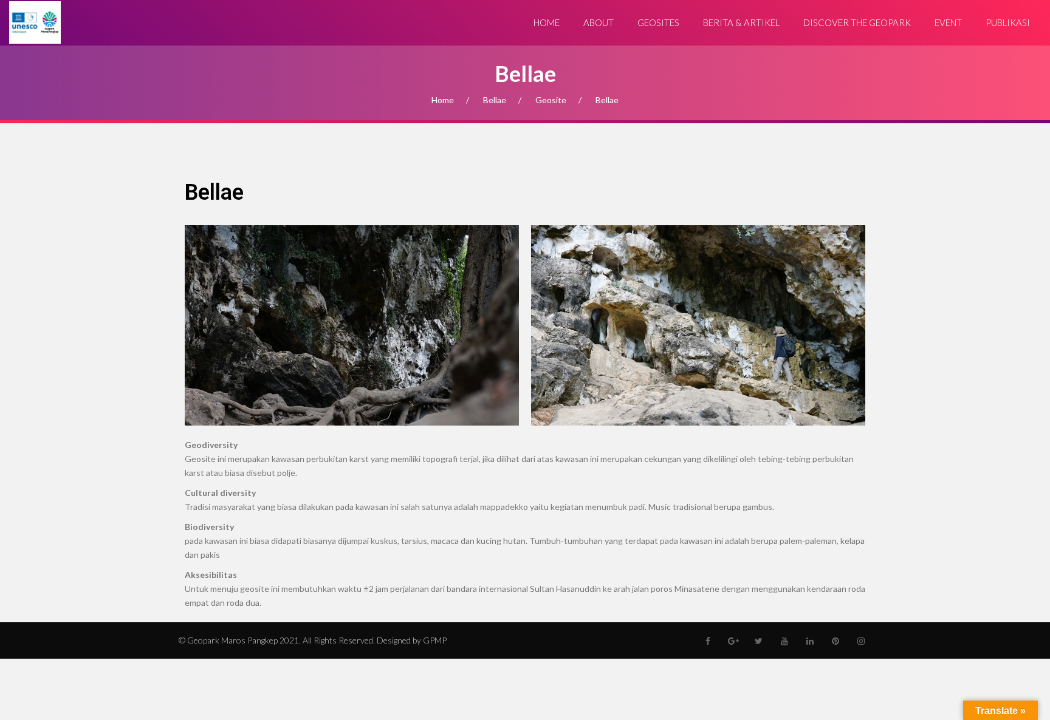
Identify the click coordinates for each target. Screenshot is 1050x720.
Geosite (550, 100)
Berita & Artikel (741, 22)
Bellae (494, 100)
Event (948, 22)
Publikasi (1008, 22)
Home (547, 22)
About (598, 22)
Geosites (658, 22)
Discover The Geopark (857, 22)
